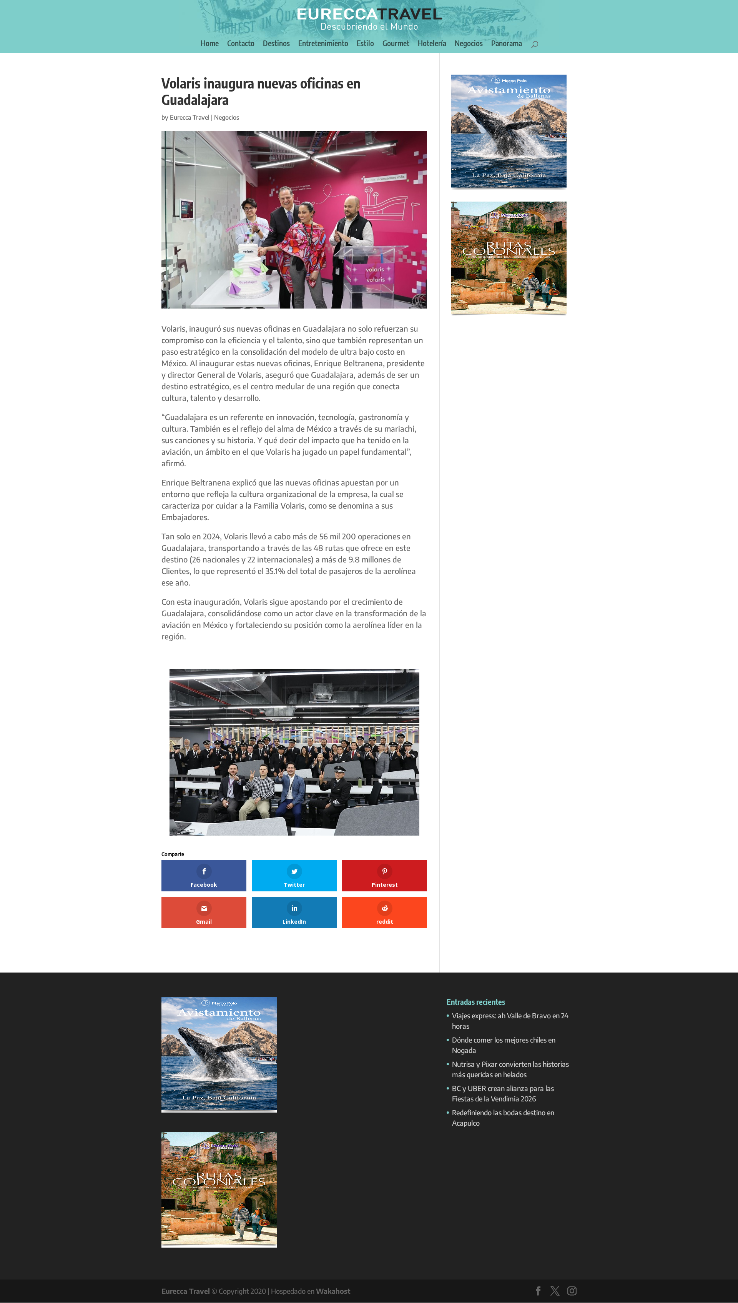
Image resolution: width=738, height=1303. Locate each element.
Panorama (506, 44)
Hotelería (432, 44)
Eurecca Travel (189, 117)
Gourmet (395, 44)
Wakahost (333, 1290)
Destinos (276, 44)
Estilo (365, 44)
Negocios (469, 44)
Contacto (240, 44)
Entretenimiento (323, 44)
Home (210, 44)
